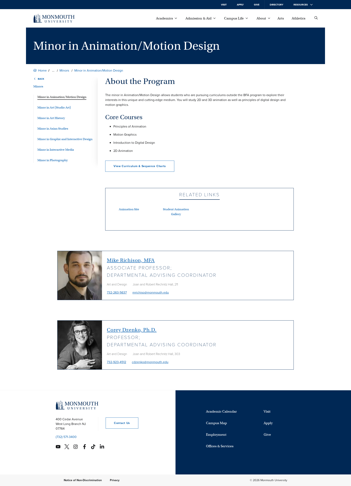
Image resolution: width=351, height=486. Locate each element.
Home (42, 70)
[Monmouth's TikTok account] (93, 446)
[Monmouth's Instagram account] (75, 446)
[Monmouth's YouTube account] (58, 446)
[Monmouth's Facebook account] (84, 446)
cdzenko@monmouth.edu (150, 362)
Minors (64, 70)
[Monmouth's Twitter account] (66, 446)
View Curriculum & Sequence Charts (140, 166)
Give (256, 4)
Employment (216, 434)
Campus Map (216, 423)
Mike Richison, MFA (131, 260)
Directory (276, 4)
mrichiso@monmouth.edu (150, 292)
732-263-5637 (117, 292)
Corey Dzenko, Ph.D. (132, 330)
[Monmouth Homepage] (54, 18)
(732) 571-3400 (66, 437)
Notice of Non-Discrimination (83, 480)
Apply (240, 4)
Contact (118, 423)
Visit (224, 4)
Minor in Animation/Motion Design (98, 70)
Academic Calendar (221, 411)
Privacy (114, 480)
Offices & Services (219, 446)
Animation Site (129, 209)
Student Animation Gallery (176, 211)
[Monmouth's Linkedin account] (102, 446)
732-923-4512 (116, 362)
